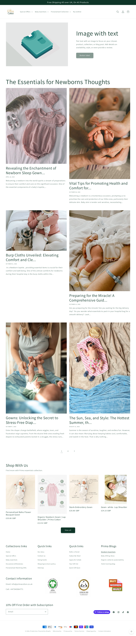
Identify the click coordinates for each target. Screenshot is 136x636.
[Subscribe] (45, 612)
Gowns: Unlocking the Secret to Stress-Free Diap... (32, 420)
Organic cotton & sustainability (112, 560)
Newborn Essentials (108, 552)
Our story (41, 552)
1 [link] (61, 451)
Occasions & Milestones (14, 564)
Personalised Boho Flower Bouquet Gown (18, 513)
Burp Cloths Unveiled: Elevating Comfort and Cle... (32, 257)
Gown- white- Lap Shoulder (114, 507)
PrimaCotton (34, 631)
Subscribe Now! (75, 556)
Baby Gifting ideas (108, 556)
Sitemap (41, 568)
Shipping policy (91, 631)
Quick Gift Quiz (74, 568)
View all (68, 530)
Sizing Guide (42, 560)
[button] (26, 11)
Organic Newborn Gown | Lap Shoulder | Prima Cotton (52, 518)
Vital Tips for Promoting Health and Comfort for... (98, 185)
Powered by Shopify (44, 631)
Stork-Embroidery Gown (80, 507)
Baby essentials (11, 560)
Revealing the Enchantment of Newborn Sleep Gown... (31, 170)
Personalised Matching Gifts (16, 568)
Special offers (11, 556)
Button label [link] (85, 55)
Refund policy (57, 631)
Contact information (104, 631)
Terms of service (79, 631)
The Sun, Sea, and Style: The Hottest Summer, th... (99, 420)
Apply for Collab (75, 560)
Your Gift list (73, 564)
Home (8, 552)
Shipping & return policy (47, 564)
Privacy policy (68, 631)
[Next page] (74, 451)
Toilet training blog (108, 564)
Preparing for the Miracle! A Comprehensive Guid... (91, 297)
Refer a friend (74, 552)
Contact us (41, 556)
